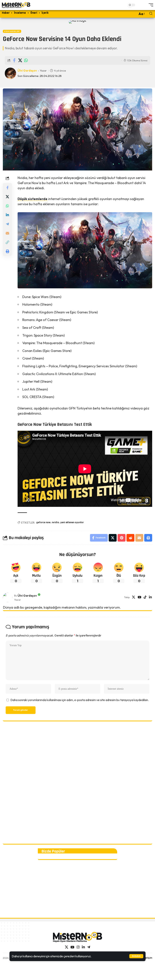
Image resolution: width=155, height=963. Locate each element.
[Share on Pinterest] (122, 538)
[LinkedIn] (150, 597)
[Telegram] (88, 947)
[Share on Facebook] (14, 60)
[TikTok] (145, 597)
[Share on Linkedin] (7, 214)
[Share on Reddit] (130, 538)
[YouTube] (139, 597)
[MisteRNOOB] (77, 937)
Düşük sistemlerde (32, 199)
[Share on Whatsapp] (26, 60)
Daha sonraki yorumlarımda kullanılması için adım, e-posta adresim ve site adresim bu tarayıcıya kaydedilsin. (79, 700)
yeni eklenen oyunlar (72, 522)
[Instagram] (78, 947)
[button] (136, 956)
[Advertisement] (77, 783)
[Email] (7, 233)
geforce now (43, 522)
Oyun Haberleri (12, 31)
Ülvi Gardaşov (27, 70)
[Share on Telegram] (7, 224)
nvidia (55, 522)
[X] (134, 597)
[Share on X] (20, 60)
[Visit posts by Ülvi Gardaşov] (7, 597)
